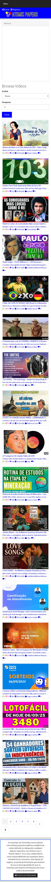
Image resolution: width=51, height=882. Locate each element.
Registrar (17, 9)
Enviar (6, 114)
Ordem (5, 91)
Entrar (6, 9)
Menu (6, 4)
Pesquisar (6, 102)
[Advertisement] (25, 53)
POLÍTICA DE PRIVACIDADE (26, 875)
